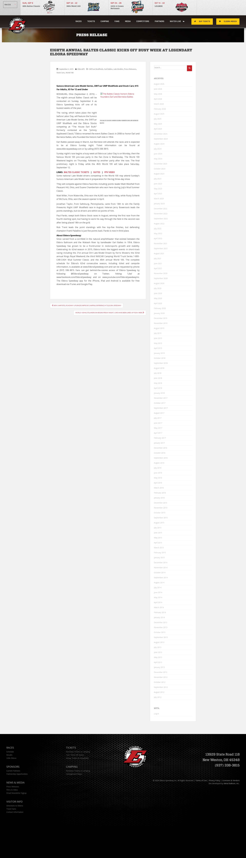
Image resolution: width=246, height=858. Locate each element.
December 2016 (160, 448)
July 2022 (157, 228)
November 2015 (160, 507)
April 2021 (158, 268)
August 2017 (159, 413)
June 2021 (158, 263)
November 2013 (160, 627)
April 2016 (158, 483)
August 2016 (159, 463)
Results (9, 755)
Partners (159, 21)
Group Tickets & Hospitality (77, 758)
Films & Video (12, 790)
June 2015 (158, 532)
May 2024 (158, 158)
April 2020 (158, 303)
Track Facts (11, 809)
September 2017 (161, 408)
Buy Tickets (204, 21)
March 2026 (159, 104)
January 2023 (159, 203)
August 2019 (159, 328)
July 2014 (157, 587)
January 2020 (159, 313)
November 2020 (160, 273)
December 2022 (160, 208)
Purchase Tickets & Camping (78, 751)
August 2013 (159, 642)
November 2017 (160, 398)
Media (128, 21)
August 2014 (159, 582)
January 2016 (159, 497)
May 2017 (158, 428)
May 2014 (158, 597)
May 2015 (158, 537)
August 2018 (159, 368)
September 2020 (161, 278)
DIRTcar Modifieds (96, 69)
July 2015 (157, 527)
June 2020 (158, 293)
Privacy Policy (214, 780)
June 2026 (158, 89)
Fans (117, 21)
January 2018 (159, 393)
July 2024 (157, 149)
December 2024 (160, 134)
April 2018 (158, 388)
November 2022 (160, 213)
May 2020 (158, 298)
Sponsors (12, 766)
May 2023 (158, 188)
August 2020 (159, 283)
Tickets (91, 21)
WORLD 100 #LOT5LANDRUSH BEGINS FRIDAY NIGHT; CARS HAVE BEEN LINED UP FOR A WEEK (109, 313)
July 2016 (157, 468)
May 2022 (158, 233)
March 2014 (159, 607)
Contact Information (14, 812)
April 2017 (158, 433)
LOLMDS (158, 6)
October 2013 (159, 632)
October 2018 (159, 358)
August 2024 (159, 144)
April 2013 (158, 662)
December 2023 (160, 163)
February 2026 (160, 109)
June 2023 (158, 183)
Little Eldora (11, 758)
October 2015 (159, 512)
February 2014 (160, 612)
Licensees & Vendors (231, 780)
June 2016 (158, 473)
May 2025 (158, 124)
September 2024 (161, 139)
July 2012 (157, 697)
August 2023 (159, 173)
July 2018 (157, 373)
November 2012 (160, 677)
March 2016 (159, 488)
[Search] (189, 68)
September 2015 (161, 517)
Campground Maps (74, 774)
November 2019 (160, 323)
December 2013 (160, 622)
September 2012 (161, 687)
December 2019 (160, 318)
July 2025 (157, 119)
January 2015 (159, 557)
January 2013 (159, 667)
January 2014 (159, 617)
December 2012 (160, 672)
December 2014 (160, 562)
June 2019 (158, 338)
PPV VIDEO (109, 172)
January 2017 (159, 443)
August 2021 (159, 253)
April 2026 (158, 99)
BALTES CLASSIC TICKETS (76, 172)
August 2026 (159, 84)
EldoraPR (81, 69)
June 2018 (158, 378)
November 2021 (160, 243)
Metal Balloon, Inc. (231, 783)
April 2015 (158, 542)
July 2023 (157, 178)
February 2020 (160, 308)
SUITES (96, 172)
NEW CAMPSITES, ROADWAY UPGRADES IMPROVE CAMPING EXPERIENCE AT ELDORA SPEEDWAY (87, 305)
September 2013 (161, 637)
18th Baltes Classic (31, 6)
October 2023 (159, 168)
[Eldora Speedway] (17, 21)
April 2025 (158, 129)
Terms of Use (201, 780)
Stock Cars (61, 72)
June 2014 (158, 592)
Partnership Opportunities (17, 774)
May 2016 (158, 478)
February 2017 (160, 438)
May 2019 (158, 343)
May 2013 (158, 657)
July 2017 (157, 418)
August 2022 (159, 223)
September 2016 (161, 458)
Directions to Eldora (14, 805)
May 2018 (158, 383)
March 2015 (159, 547)
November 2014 (160, 567)
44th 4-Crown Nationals (117, 7)
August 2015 (159, 522)
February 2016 (160, 493)
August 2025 (159, 114)
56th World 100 (73, 6)
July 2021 (157, 258)
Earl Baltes (108, 69)
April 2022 (158, 238)
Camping (72, 766)
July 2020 (157, 288)
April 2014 (158, 602)
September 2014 (161, 577)
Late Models (118, 69)
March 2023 (159, 198)
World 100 (69, 72)
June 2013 (158, 652)
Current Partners (13, 771)
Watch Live (175, 21)
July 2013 (157, 647)
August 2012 (159, 692)
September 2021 (161, 248)
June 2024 (158, 154)
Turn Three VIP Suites (75, 755)
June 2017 (158, 423)
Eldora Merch (230, 21)
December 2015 (160, 502)
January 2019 (159, 353)
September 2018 (161, 363)
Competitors (142, 21)
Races (79, 21)
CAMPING (105, 21)
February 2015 (160, 552)
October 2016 (159, 453)
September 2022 (161, 218)
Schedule (10, 751)
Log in (156, 713)
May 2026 (158, 94)
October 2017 (159, 403)
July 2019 (157, 333)
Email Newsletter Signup (16, 793)
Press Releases (130, 69)
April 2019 (158, 348)
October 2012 (159, 682)
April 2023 (158, 193)
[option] (42, 7)
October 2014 (159, 572)
